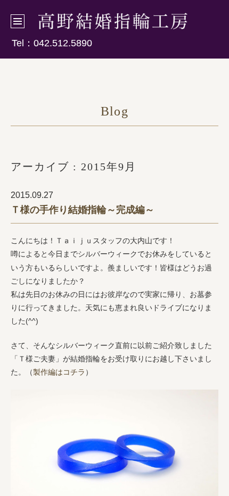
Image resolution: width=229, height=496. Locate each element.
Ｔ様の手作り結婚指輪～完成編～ (82, 209)
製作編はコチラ (59, 372)
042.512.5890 (63, 43)
